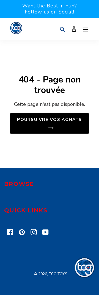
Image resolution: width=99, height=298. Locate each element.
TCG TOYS (58, 274)
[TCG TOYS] (84, 276)
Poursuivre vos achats (49, 120)
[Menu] (85, 29)
